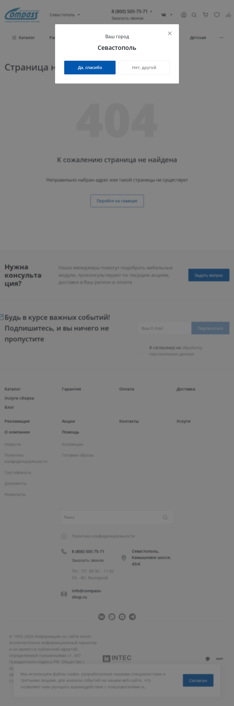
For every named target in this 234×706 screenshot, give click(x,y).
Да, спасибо (90, 67)
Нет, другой (144, 67)
